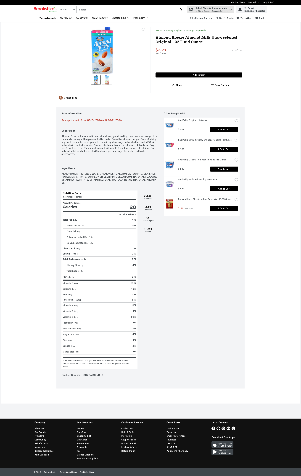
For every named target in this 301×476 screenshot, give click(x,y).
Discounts (82, 447)
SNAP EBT (171, 447)
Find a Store (172, 428)
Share (179, 85)
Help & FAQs (127, 432)
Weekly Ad (66, 18)
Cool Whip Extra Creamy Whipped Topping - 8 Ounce (205, 140)
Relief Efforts (41, 443)
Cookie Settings (87, 472)
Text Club (171, 443)
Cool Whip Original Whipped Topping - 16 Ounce (202, 159)
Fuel (79, 451)
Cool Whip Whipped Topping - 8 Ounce (197, 179)
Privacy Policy (50, 472)
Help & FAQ (268, 2)
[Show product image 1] (96, 80)
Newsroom (39, 447)
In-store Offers (129, 447)
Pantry (159, 30)
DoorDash (82, 432)
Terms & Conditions (68, 472)
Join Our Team (237, 2)
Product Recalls (129, 443)
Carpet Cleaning (85, 454)
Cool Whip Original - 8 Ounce (193, 120)
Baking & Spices (174, 30)
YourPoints (82, 18)
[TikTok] (233, 429)
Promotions (83, 443)
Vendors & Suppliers (87, 458)
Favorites (171, 439)
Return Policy (128, 451)
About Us (39, 428)
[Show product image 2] (107, 80)
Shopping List (84, 436)
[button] (230, 8)
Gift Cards (82, 439)
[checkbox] (143, 29)
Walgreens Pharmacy (177, 451)
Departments (47, 18)
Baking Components (196, 30)
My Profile (126, 436)
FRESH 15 (39, 436)
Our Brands (40, 432)
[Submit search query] (180, 9)
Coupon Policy (128, 439)
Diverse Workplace (44, 451)
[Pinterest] (218, 429)
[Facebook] (213, 429)
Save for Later (222, 85)
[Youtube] (228, 429)
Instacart (81, 428)
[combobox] (68, 9)
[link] (201, 18)
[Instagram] (223, 429)
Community (40, 439)
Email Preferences (175, 436)
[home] (46, 10)
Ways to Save (100, 18)
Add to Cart (199, 74)
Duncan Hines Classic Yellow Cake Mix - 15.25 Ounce (205, 199)
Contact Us (253, 2)
